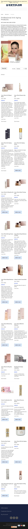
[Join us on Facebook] (11, 517)
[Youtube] (14, 517)
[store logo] (14, 5)
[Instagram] (17, 517)
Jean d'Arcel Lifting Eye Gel (7, 192)
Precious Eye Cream (5, 441)
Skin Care (7, 14)
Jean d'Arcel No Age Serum (7, 233)
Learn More (3, 119)
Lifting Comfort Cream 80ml (20, 279)
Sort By (13, 68)
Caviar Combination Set (6, 400)
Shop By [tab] (4, 68)
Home (2, 14)
